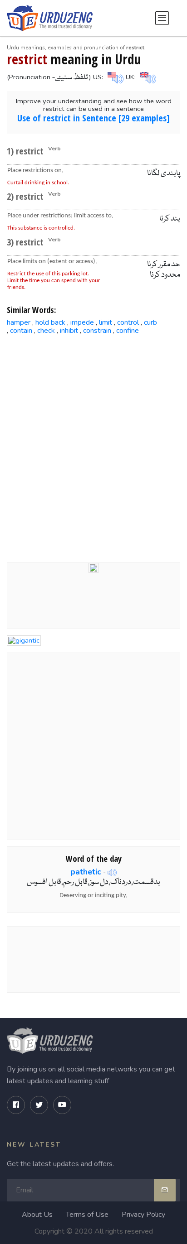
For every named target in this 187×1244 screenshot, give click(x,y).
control (128, 322)
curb (150, 322)
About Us (37, 1215)
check (46, 331)
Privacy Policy (143, 1215)
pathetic (85, 871)
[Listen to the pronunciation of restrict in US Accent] (114, 76)
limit (105, 322)
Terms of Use (87, 1215)
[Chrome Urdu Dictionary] (93, 567)
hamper (18, 322)
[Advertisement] (93, 441)
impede (82, 322)
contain (21, 331)
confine (127, 331)
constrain (97, 331)
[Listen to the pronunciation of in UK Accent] (147, 76)
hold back (50, 322)
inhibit (69, 331)
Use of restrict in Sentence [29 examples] (93, 118)
